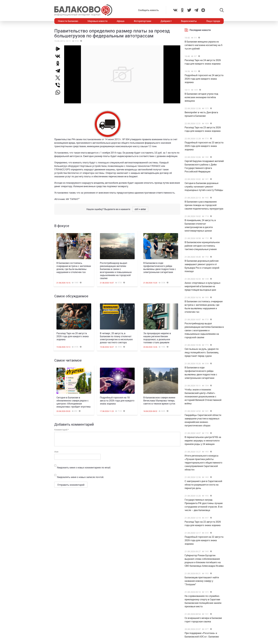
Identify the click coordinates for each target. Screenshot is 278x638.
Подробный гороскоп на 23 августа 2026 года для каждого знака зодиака (204, 146)
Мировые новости (97, 20)
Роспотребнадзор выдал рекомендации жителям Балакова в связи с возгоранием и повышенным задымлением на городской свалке (116, 270)
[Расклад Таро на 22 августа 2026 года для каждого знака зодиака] (211, 518)
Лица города (213, 20)
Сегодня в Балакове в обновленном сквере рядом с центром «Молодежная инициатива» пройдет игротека (73, 402)
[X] (59, 77)
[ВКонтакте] (59, 56)
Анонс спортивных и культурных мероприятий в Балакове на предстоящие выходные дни (202, 286)
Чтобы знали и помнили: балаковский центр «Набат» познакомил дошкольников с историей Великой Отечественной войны (203, 396)
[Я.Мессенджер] (59, 48)
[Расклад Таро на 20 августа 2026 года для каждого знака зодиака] (73, 316)
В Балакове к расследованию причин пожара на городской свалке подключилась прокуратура (204, 205)
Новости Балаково (68, 20)
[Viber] (59, 85)
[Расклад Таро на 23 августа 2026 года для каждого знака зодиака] (211, 123)
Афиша (120, 20)
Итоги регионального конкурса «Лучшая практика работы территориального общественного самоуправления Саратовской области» (203, 462)
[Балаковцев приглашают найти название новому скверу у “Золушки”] (211, 573)
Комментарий (61, 429)
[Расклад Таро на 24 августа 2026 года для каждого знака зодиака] (199, 56)
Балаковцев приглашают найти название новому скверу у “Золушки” (202, 581)
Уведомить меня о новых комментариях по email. (84, 467)
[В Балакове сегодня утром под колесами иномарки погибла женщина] (200, 90)
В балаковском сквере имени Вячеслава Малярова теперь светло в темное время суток (159, 400)
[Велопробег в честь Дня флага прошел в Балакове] (211, 108)
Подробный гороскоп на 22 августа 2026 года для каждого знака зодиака (204, 540)
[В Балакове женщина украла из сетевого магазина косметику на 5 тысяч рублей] (199, 38)
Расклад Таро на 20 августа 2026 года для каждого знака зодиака (72, 336)
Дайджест (166, 20)
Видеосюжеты (189, 20)
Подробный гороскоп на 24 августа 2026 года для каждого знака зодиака (204, 79)
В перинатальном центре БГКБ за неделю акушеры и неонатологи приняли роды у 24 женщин (203, 440)
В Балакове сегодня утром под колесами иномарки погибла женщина (201, 97)
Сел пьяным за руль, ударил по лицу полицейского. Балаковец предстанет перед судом (202, 352)
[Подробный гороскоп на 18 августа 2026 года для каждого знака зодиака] (117, 381)
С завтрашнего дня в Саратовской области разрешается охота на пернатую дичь (203, 485)
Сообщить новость (148, 10)
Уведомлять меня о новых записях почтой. (80, 477)
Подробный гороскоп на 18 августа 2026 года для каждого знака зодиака (117, 400)
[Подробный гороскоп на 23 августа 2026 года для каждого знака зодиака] (211, 138)
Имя (56, 451)
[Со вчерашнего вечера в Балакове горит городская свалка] (211, 614)
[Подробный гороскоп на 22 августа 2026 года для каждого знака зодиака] (211, 533)
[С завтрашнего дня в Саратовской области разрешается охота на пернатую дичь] (211, 477)
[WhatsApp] (59, 92)
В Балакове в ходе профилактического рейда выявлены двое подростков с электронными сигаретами (159, 267)
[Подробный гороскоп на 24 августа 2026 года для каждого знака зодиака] (199, 71)
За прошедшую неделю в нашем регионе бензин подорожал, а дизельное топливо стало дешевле (157, 338)
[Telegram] (59, 70)
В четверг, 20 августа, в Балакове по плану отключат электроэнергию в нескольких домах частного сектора (116, 338)
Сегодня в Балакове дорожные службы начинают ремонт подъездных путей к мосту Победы (204, 186)
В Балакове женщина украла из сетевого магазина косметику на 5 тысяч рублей (203, 45)
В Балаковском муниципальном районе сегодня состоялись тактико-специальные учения (202, 246)
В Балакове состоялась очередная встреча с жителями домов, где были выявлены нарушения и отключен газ (73, 267)
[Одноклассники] (59, 63)
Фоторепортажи (142, 20)
